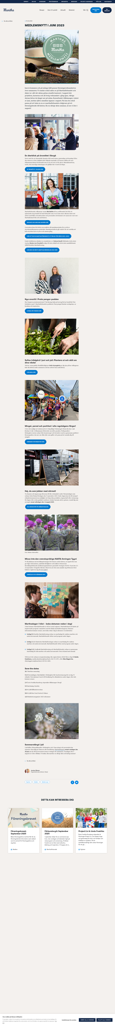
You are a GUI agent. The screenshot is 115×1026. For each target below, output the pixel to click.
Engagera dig (95, 10)
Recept (42, 10)
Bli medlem (107, 10)
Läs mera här (31, 372)
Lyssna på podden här (34, 311)
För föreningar (53, 1)
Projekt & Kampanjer (86, 1)
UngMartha (64, 1)
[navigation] (8, 10)
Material (71, 10)
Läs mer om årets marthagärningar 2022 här (42, 250)
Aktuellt (63, 10)
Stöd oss (98, 1)
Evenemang (42, 1)
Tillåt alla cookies (104, 1020)
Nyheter (28, 782)
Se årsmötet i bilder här (35, 169)
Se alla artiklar (8, 21)
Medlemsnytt (45, 782)
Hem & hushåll (52, 10)
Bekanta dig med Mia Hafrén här (37, 222)
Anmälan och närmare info (36, 574)
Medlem (36, 782)
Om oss (34, 1)
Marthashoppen (60, 749)
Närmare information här (35, 441)
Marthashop (108, 1)
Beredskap (74, 1)
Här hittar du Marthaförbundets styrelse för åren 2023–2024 (48, 236)
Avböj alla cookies (87, 1020)
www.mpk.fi (43, 570)
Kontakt (26, 1)
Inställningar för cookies (69, 1020)
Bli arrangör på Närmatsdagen (37, 506)
